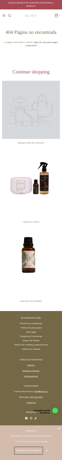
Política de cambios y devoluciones (31, 345)
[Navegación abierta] (4, 15)
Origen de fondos (31, 341)
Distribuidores (31, 376)
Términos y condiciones (31, 323)
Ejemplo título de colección (31, 143)
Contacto (31, 403)
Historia (31, 365)
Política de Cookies (31, 349)
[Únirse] (47, 451)
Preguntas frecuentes (31, 336)
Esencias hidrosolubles (31, 301)
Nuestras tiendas (31, 371)
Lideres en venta (31, 222)
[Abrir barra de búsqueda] (10, 15)
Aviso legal (31, 332)
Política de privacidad (31, 328)
